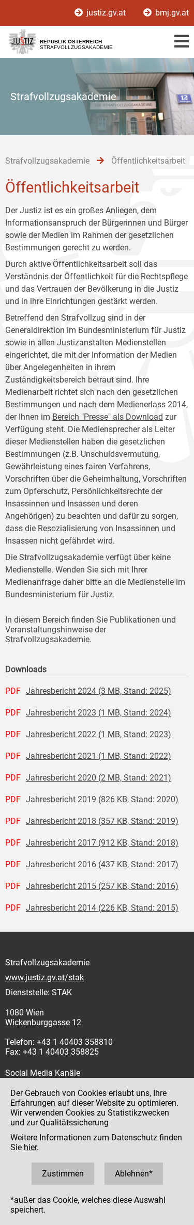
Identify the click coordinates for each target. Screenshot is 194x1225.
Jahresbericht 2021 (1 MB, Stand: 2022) (98, 756)
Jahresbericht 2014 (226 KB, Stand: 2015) (102, 908)
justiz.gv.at (106, 13)
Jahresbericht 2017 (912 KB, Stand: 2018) (102, 843)
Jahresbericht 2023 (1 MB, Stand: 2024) (98, 713)
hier (30, 1147)
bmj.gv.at (171, 13)
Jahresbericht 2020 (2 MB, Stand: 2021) (98, 778)
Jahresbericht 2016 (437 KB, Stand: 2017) (102, 864)
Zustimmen (63, 1174)
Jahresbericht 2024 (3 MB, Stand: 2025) (98, 691)
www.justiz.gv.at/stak (44, 977)
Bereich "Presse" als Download (107, 417)
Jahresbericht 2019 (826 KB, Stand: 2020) (102, 799)
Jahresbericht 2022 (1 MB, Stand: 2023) (98, 734)
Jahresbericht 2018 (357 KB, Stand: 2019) (102, 821)
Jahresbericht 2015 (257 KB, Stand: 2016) (102, 886)
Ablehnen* (134, 1174)
